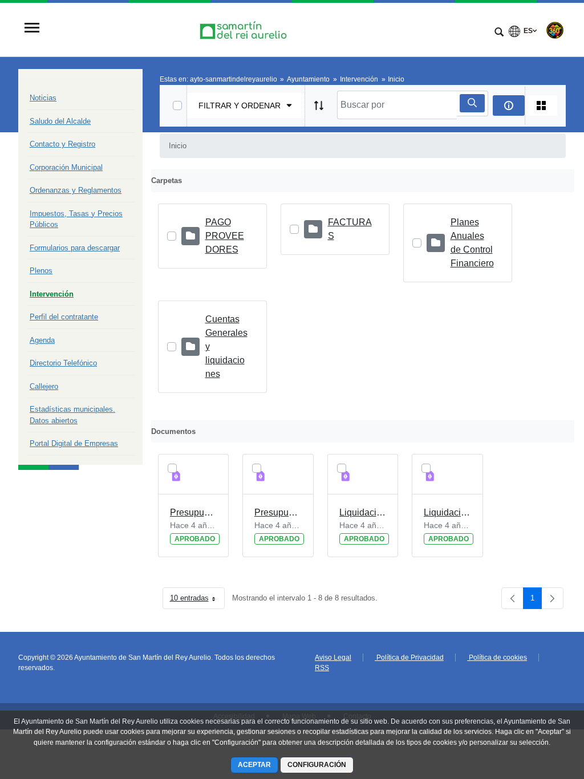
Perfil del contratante (64, 317)
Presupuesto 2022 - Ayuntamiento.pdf (278, 512)
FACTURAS (350, 229)
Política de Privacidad (409, 658)
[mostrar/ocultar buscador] (499, 33)
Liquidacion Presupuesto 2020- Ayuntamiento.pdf (447, 512)
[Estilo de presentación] (541, 105)
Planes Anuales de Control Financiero (472, 242)
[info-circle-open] (509, 105)
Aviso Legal (333, 658)
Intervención (52, 294)
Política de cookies (497, 658)
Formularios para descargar (75, 248)
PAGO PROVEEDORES (224, 235)
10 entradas (197, 600)
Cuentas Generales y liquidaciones (226, 346)
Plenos (41, 270)
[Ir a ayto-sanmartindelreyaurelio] (244, 29)
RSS (322, 668)
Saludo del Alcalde (60, 121)
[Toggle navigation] (32, 28)
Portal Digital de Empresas (74, 443)
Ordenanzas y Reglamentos (75, 190)
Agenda (42, 340)
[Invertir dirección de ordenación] (319, 105)
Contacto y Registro (62, 144)
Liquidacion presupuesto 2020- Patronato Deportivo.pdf (363, 512)
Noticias (43, 98)
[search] (472, 103)
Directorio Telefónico (63, 363)
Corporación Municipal (66, 167)
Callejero (44, 386)
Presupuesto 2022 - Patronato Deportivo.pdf (193, 512)
